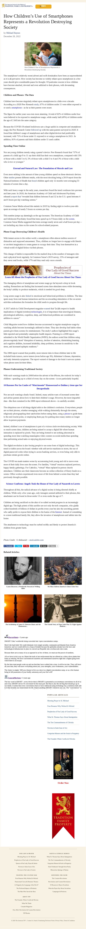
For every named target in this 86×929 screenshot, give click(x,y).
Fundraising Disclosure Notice (46, 920)
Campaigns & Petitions (59, 891)
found (34, 180)
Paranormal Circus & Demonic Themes (26, 882)
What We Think (26, 903)
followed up (36, 130)
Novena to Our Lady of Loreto (26, 870)
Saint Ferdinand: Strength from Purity (59, 867)
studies (12, 177)
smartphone (17, 107)
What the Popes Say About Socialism (59, 888)
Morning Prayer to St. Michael (58, 701)
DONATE (43, 6)
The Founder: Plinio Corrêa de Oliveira (61, 739)
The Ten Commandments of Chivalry (60, 723)
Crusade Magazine (26, 906)
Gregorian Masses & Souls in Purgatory (59, 863)
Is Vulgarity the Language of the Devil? (26, 885)
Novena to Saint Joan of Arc (57, 728)
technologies (36, 312)
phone (67, 413)
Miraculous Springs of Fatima (59, 870)
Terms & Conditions (69, 920)
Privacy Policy (59, 920)
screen (71, 219)
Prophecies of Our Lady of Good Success (62, 712)
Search (36, 920)
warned (47, 308)
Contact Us (30, 920)
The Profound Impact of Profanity (26, 888)
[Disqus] (43, 661)
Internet (58, 512)
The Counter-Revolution (59, 878)
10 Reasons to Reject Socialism (59, 885)
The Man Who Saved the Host (27, 891)
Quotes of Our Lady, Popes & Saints (26, 863)
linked (28, 296)
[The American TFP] (17, 5)
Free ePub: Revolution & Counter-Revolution (26, 910)
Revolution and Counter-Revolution (59, 882)
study (36, 104)
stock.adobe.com (36, 540)
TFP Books (26, 913)
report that (17, 196)
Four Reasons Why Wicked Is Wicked (60, 706)
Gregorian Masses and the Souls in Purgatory (63, 733)
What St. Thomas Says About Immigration (62, 717)
